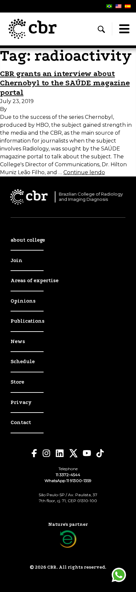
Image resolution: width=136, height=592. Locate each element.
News (18, 341)
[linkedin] (60, 453)
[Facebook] (34, 453)
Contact (21, 422)
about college (28, 240)
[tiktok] (100, 453)
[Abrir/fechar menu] (124, 29)
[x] (73, 453)
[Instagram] (46, 453)
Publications (28, 321)
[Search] (101, 29)
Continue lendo (84, 172)
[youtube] (87, 453)
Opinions (23, 301)
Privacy (21, 402)
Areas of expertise (34, 280)
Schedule (23, 361)
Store (17, 382)
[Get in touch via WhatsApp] (119, 575)
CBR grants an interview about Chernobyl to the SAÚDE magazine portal (65, 83)
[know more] (68, 539)
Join (16, 260)
